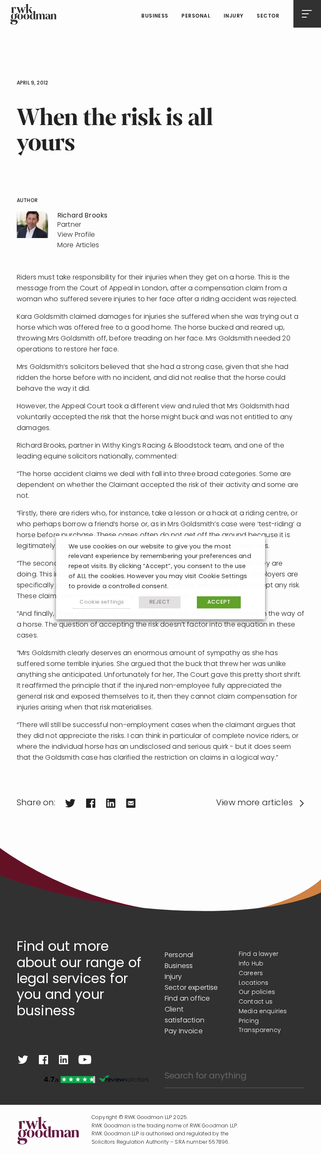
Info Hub (251, 964)
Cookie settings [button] (101, 602)
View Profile (76, 235)
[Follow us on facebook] (43, 1060)
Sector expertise (191, 988)
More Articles (78, 245)
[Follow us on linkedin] (64, 1060)
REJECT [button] (159, 602)
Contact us (256, 1002)
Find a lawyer (258, 954)
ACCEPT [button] (218, 602)
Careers (251, 974)
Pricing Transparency (260, 1026)
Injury (234, 16)
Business (154, 16)
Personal (195, 16)
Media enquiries (263, 1012)
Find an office (187, 999)
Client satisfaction (184, 1015)
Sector (268, 16)
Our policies (257, 992)
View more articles (254, 803)
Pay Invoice (184, 1031)
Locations (253, 983)
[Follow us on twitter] (23, 1060)
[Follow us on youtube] (85, 1060)
